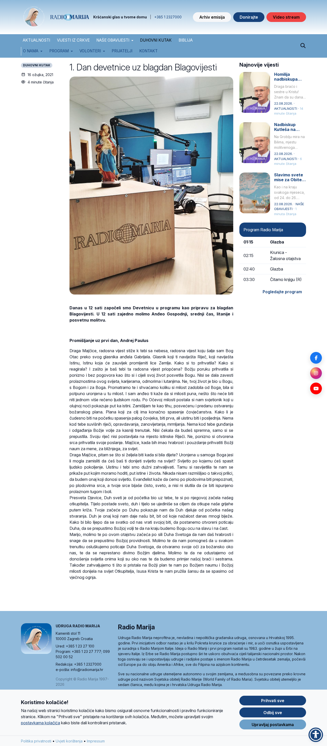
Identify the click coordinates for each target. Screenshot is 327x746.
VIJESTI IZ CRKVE (73, 40)
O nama (30, 50)
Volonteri (90, 50)
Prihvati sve (272, 700)
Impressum (96, 741)
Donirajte (249, 17)
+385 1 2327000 (168, 17)
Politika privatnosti (36, 741)
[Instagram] (316, 373)
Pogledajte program (282, 291)
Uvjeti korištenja (69, 741)
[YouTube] (316, 388)
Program (59, 50)
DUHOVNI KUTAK (156, 40)
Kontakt (148, 50)
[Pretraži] (303, 46)
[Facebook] (316, 358)
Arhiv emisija (212, 17)
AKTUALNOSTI (36, 40)
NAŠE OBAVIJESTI (112, 40)
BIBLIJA (186, 40)
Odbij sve (272, 712)
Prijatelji (122, 50)
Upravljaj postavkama (273, 724)
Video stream (286, 17)
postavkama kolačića (40, 722)
